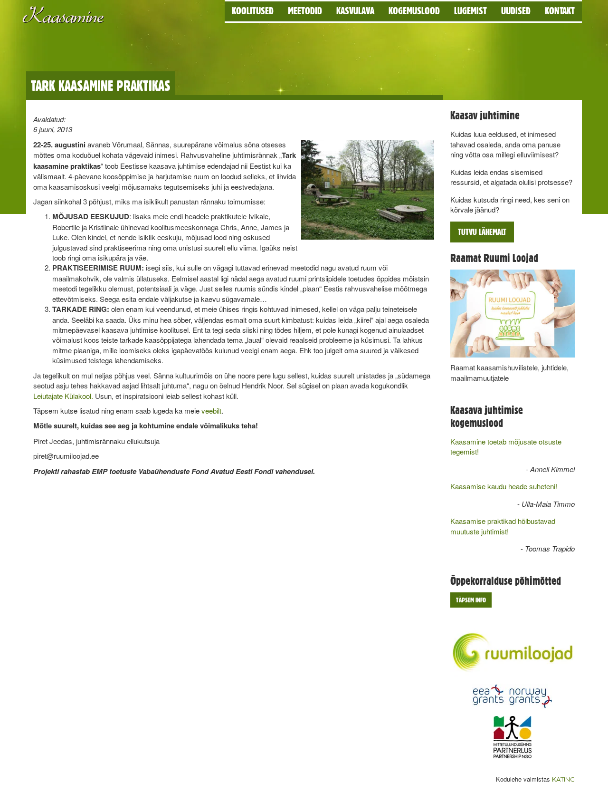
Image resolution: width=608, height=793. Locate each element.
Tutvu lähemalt (482, 232)
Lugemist (470, 11)
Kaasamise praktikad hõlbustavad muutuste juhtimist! (502, 526)
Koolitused (253, 11)
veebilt (211, 411)
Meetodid (305, 11)
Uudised (516, 11)
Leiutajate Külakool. (63, 396)
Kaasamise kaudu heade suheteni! (503, 486)
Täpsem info (471, 600)
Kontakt (560, 11)
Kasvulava (355, 11)
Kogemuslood (414, 11)
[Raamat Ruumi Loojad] (512, 314)
